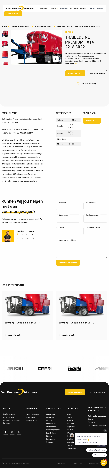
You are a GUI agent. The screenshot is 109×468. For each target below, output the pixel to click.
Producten (43, 9)
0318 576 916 (8, 417)
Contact (99, 9)
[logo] (19, 392)
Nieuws (92, 9)
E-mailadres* (63, 215)
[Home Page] (19, 8)
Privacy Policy (77, 463)
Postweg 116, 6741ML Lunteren (11, 421)
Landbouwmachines (21, 26)
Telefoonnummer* (92, 215)
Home (4, 26)
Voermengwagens (44, 26)
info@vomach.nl (9, 414)
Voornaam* (63, 202)
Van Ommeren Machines (96, 408)
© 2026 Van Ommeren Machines (18, 463)
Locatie (61, 228)
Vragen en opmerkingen (67, 240)
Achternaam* (91, 202)
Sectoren (31, 408)
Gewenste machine (93, 228)
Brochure (90, 121)
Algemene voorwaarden (98, 463)
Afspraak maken (99, 392)
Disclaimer (61, 463)
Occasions (63, 9)
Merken (72, 408)
